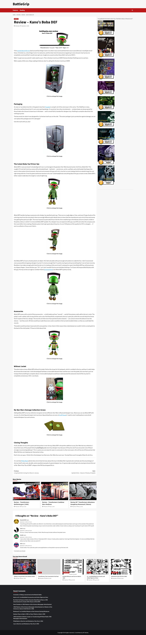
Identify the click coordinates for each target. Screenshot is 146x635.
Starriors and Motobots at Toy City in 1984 (32, 621)
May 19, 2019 (121, 578)
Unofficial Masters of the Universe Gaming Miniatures (35, 611)
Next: (83, 472)
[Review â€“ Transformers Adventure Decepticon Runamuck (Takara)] (82, 491)
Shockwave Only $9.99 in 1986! (119, 576)
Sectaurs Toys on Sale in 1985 (21, 614)
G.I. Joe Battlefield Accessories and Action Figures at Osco (96, 577)
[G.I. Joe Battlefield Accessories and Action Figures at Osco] (97, 567)
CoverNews (78, 632)
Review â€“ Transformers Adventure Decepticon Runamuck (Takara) (82, 503)
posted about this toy (23, 50)
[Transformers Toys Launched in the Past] (48, 567)
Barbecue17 (16, 611)
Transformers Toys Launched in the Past (48, 576)
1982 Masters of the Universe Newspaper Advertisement (37, 604)
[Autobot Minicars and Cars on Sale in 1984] (73, 567)
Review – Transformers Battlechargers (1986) (21, 503)
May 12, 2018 (52, 506)
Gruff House (62, 415)
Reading (22, 10)
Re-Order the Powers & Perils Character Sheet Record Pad (28, 600)
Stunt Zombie (16, 604)
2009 (60, 47)
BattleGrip (21, 4)
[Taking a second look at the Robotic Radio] (24, 567)
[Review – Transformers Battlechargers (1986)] (26, 491)
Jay (14, 623)
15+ (68, 47)
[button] (132, 10)
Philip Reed (17, 25)
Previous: (26, 472)
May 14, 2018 (23, 506)
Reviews (16, 19)
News (40, 572)
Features (15, 10)
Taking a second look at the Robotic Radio (24, 576)
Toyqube (52, 47)
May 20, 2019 (72, 580)
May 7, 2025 (23, 578)
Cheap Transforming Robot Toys (21, 572)
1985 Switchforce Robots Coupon (22, 616)
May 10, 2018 (80, 506)
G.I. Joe (89, 572)
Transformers (22, 498)
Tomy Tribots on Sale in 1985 (37, 614)
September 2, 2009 (25, 25)
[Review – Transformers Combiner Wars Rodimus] (54, 491)
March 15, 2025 (48, 578)
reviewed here (48, 269)
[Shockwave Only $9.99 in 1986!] (121, 567)
